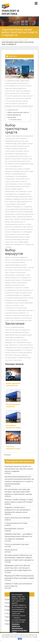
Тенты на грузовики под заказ (17, 544)
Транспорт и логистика (10, 12)
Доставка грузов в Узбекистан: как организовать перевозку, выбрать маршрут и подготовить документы (19, 557)
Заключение (12, 117)
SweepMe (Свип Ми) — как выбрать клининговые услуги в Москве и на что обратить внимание (19, 536)
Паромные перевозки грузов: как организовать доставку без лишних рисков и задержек (19, 468)
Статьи (7, 613)
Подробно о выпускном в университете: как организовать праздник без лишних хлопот (18, 509)
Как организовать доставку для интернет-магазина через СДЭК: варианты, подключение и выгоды (18, 491)
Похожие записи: (16, 119)
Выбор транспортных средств (18, 112)
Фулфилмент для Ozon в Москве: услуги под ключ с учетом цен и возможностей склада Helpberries (18, 567)
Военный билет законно (14, 528)
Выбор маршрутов (14, 115)
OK (20, 639)
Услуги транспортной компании (17, 518)
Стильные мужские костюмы (16, 523)
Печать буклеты (11, 550)
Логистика (22, 40)
